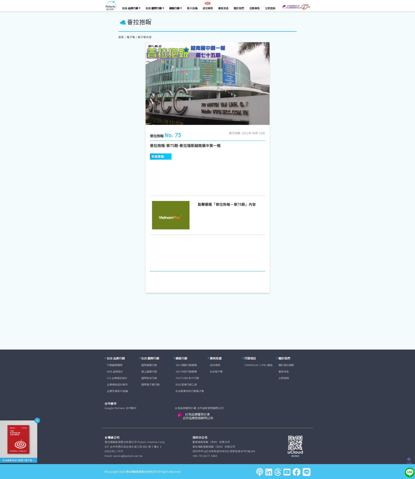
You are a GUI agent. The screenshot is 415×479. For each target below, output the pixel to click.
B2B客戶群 (216, 371)
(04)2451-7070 (114, 451)
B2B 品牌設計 (115, 371)
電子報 (131, 37)
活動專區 (254, 8)
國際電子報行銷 (150, 384)
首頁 (121, 37)
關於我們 (239, 8)
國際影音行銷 (149, 378)
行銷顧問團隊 (115, 365)
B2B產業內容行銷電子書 (190, 391)
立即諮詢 (270, 8)
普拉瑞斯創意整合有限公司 (141, 471)
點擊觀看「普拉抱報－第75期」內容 (227, 204)
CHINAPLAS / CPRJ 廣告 (258, 365)
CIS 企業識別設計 (117, 378)
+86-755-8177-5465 (204, 456)
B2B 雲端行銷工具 (186, 384)
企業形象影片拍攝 (117, 391)
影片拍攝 (192, 8)
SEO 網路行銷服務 (186, 365)
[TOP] (410, 459)
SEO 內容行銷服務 (186, 371)
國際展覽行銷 (149, 365)
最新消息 (223, 8)
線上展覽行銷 (149, 371)
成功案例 (208, 8)
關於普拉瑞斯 (286, 365)
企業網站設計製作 (117, 384)
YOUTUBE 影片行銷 (187, 378)
